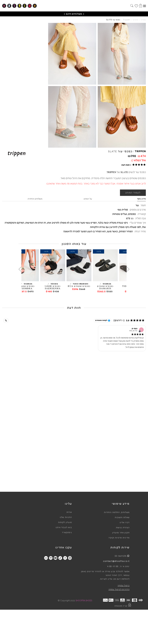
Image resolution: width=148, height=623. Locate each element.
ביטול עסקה (124, 585)
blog (46, 558)
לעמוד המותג (132, 192)
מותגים (135, 20)
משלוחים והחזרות (35, 199)
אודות (69, 512)
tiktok (60, 558)
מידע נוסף (141, 199)
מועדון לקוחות (65, 522)
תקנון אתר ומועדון (121, 533)
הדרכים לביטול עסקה (119, 589)
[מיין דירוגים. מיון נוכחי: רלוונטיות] (6, 320)
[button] (133, 165)
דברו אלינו (125, 522)
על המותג (88, 199)
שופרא (143, 20)
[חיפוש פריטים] (132, 6)
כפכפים (132, 214)
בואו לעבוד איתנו (64, 527)
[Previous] (128, 269)
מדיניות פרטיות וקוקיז (119, 538)
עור (137, 205)
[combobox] (6, 320)
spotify (51, 558)
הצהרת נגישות (123, 528)
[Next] (19, 269)
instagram (70, 558)
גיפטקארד (67, 532)
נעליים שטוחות (119, 214)
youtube (55, 558)
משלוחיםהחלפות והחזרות (117, 512)
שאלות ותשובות (122, 517)
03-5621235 (121, 556)
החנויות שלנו (66, 517)
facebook (65, 558)
